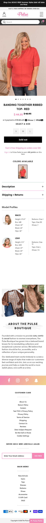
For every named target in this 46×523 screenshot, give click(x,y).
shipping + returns (12, 194)
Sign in (7, 152)
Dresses (23, 485)
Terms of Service (23, 417)
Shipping (23, 420)
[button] (36, 521)
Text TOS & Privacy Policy (23, 411)
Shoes (23, 491)
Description (8, 186)
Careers (23, 408)
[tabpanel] (23, 60)
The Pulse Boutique (28, 520)
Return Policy (23, 405)
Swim (23, 479)
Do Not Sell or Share (23, 432)
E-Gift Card (23, 497)
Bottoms (23, 488)
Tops (23, 482)
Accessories (23, 494)
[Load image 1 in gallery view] (23, 60)
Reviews (23, 426)
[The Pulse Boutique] (23, 14)
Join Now (38, 456)
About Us (23, 402)
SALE (23, 500)
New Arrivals (23, 475)
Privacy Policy (23, 414)
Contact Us (23, 423)
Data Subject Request (23, 429)
